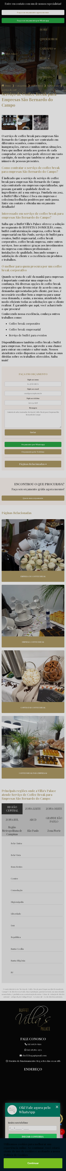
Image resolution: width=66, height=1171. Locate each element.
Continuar (33, 1163)
